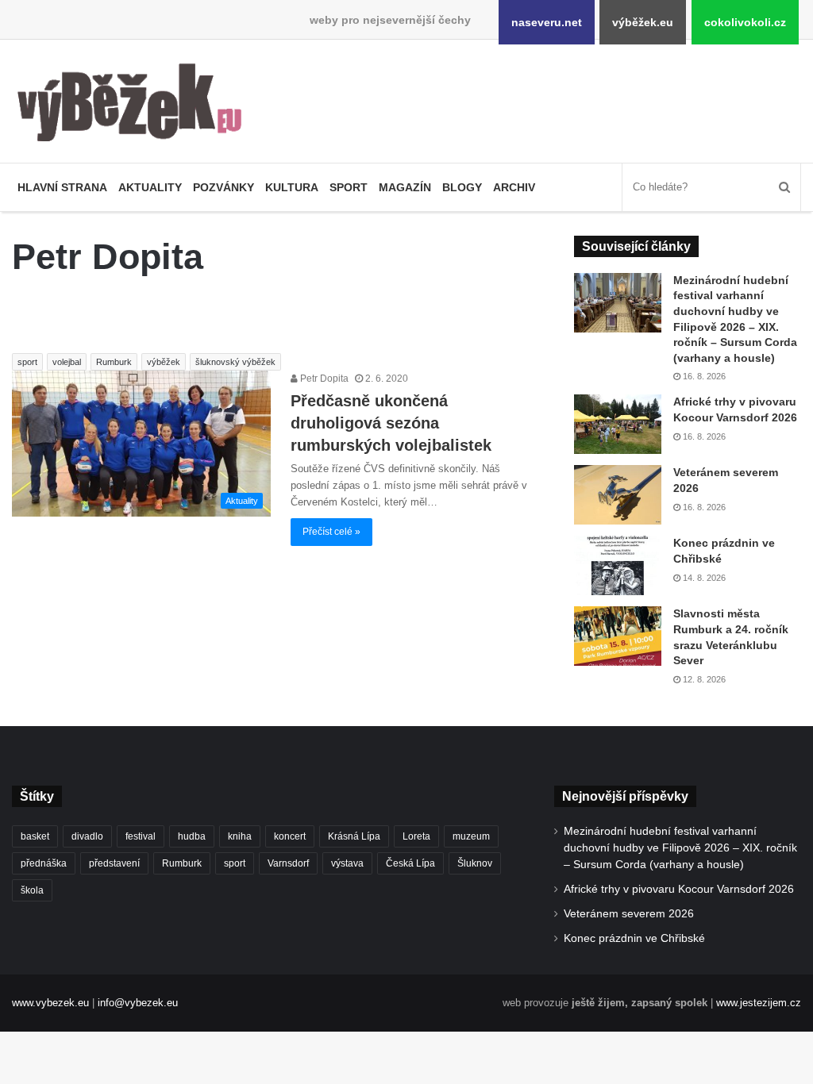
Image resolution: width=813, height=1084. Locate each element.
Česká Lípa (410, 863)
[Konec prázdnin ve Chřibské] (617, 565)
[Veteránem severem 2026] (617, 495)
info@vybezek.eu (138, 1003)
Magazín (405, 187)
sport (27, 362)
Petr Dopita (323, 378)
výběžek (163, 362)
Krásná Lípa (354, 836)
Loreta (416, 836)
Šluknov (474, 863)
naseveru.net (546, 22)
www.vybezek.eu (50, 1003)
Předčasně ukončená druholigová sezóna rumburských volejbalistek (391, 423)
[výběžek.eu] (135, 105)
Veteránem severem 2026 (629, 914)
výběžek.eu (642, 22)
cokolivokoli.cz (745, 22)
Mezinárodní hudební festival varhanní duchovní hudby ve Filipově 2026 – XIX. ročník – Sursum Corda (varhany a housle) (680, 848)
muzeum (471, 836)
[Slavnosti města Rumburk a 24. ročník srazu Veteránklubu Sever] (617, 636)
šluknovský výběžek (235, 362)
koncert (290, 836)
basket (35, 836)
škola (32, 890)
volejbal (66, 362)
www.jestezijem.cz (758, 1003)
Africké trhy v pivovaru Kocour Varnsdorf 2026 (679, 889)
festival (140, 836)
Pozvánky (223, 187)
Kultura (291, 187)
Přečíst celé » (331, 531)
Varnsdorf (288, 863)
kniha (240, 836)
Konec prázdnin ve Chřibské (634, 938)
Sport (348, 187)
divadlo (87, 836)
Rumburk (114, 362)
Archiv (514, 187)
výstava (347, 863)
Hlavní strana (62, 187)
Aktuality (150, 187)
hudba (192, 836)
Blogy (462, 187)
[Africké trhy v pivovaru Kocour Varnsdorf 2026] (617, 424)
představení (114, 863)
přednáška (44, 863)
